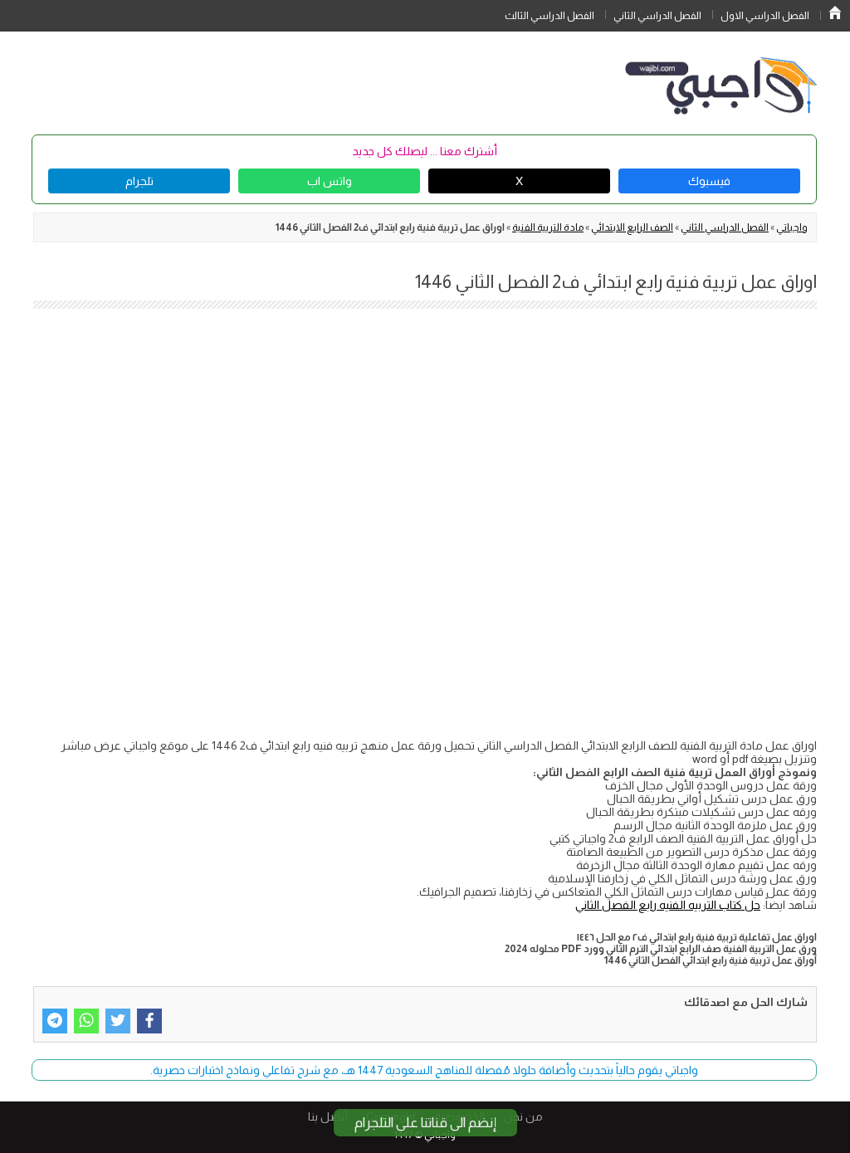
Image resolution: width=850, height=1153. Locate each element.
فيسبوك (709, 181)
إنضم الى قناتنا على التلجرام (425, 1123)
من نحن (523, 1116)
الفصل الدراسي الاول (765, 16)
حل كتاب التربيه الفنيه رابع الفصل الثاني (667, 904)
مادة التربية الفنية (548, 227)
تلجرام (139, 181)
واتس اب (329, 181)
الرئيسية (835, 12)
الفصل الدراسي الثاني (657, 16)
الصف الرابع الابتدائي (632, 227)
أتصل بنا (328, 1116)
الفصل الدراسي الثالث (549, 16)
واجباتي (792, 227)
